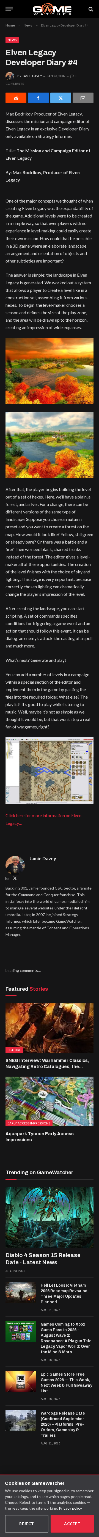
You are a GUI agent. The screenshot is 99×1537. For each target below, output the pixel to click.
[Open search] (90, 9)
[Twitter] (15, 878)
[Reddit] (16, 98)
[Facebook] (38, 98)
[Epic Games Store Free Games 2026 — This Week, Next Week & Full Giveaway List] (21, 1381)
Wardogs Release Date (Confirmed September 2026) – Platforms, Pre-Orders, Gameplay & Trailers (63, 1424)
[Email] (83, 98)
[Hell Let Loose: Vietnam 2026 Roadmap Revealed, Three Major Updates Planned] (21, 1292)
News (12, 40)
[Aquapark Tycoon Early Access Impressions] (50, 1101)
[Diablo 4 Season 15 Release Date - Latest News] (50, 1217)
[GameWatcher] (52, 9)
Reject (26, 1523)
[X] (60, 98)
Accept (72, 1523)
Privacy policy (70, 1508)
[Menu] (9, 9)
